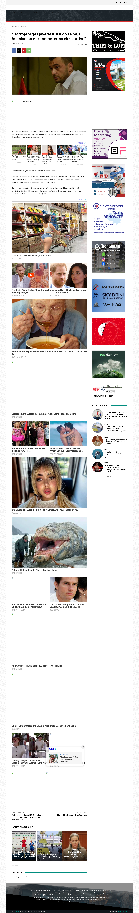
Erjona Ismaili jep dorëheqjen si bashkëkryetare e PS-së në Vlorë (75, 855)
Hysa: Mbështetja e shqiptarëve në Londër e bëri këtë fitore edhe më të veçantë (115, 468)
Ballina (14, 26)
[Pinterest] (24, 50)
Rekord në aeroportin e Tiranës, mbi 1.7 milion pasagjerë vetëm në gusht (49, 856)
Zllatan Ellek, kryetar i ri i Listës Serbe (72, 815)
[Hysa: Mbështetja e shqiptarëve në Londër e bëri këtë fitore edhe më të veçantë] (97, 467)
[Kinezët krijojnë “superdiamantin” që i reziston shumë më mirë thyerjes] (97, 454)
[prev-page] (13, 864)
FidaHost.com (122, 911)
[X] (19, 50)
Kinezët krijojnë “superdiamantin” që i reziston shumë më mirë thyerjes (114, 455)
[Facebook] (116, 2)
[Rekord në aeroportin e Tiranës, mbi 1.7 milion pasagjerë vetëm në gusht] (49, 846)
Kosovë (24, 26)
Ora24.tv (16, 911)
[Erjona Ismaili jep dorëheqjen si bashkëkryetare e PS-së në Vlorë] (74, 846)
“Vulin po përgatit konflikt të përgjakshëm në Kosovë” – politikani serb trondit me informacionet (29, 817)
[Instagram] (121, 2)
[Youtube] (125, 2)
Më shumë (109, 477)
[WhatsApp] (28, 50)
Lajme (19, 26)
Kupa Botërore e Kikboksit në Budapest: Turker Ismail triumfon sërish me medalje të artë (24, 855)
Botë (106, 449)
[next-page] (16, 864)
